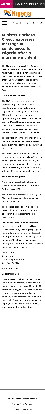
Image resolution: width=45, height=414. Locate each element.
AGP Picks (7, 4)
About (11, 398)
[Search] (28, 23)
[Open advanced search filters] (34, 23)
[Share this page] (41, 23)
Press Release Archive (26, 398)
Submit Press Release (22, 404)
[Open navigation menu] (4, 23)
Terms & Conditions (22, 409)
